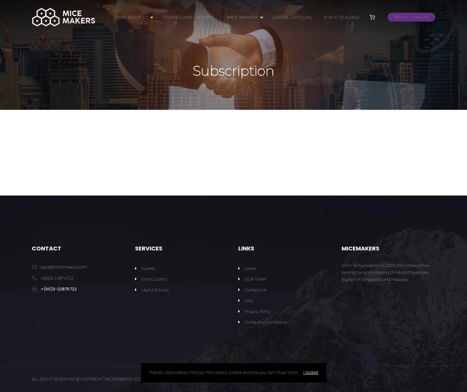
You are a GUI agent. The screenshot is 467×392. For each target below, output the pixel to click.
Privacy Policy (258, 311)
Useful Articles (155, 289)
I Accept (310, 372)
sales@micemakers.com (64, 266)
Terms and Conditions (266, 322)
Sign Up (422, 17)
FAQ (249, 300)
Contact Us (255, 289)
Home (250, 268)
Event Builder (154, 279)
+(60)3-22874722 (57, 278)
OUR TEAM (255, 279)
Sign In (401, 17)
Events (148, 268)
